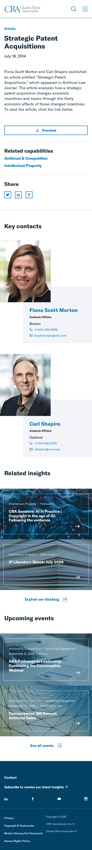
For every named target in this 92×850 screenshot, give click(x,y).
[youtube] (59, 799)
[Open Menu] (85, 8)
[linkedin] (6, 799)
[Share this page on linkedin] (18, 194)
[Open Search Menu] (73, 8)
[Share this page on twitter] (7, 194)
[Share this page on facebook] (29, 194)
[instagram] (86, 799)
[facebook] (32, 799)
